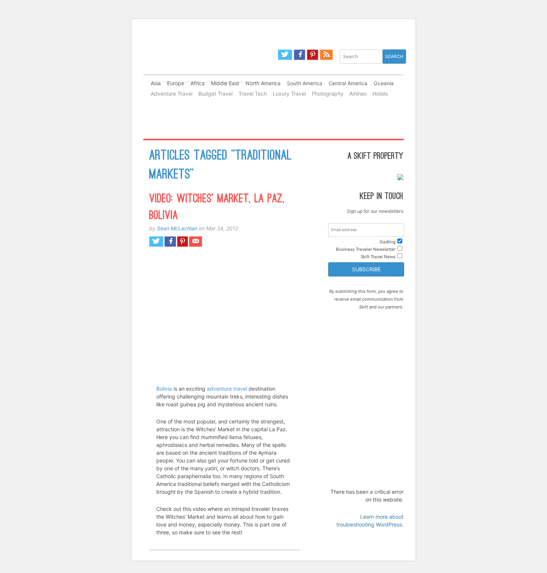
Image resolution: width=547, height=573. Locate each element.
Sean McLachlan (177, 228)
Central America (348, 83)
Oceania (384, 83)
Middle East (225, 83)
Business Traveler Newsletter (366, 249)
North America (263, 83)
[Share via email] (195, 241)
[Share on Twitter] (156, 241)
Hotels (380, 93)
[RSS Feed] (326, 54)
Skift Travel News (378, 256)
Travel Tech (253, 93)
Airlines (358, 93)
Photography (327, 93)
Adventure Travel (171, 93)
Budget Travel (215, 93)
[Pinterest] (312, 54)
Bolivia (164, 388)
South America (304, 83)
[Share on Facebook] (170, 241)
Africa (198, 83)
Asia (156, 83)
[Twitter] (285, 54)
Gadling (208, 60)
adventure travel (227, 388)
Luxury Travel (289, 93)
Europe (175, 83)
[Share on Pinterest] (182, 241)
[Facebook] (300, 54)
